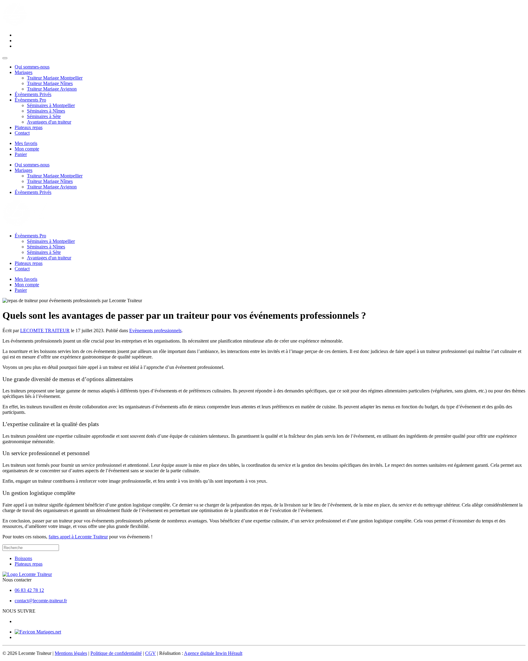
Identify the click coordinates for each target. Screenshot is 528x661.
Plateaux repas (28, 127)
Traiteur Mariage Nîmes (50, 83)
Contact (22, 133)
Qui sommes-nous (32, 66)
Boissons (23, 558)
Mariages (23, 72)
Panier (21, 154)
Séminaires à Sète (44, 116)
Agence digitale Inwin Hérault (213, 653)
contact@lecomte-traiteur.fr (41, 600)
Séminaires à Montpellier (51, 105)
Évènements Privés (33, 94)
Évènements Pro (30, 99)
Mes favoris (26, 143)
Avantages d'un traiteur (49, 121)
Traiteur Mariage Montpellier (54, 77)
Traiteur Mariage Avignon (52, 88)
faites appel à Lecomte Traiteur (78, 536)
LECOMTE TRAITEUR (45, 330)
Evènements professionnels (155, 330)
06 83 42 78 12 (29, 590)
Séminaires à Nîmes (46, 110)
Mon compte (27, 148)
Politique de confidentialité (116, 653)
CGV (150, 653)
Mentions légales (71, 653)
